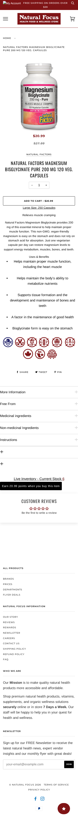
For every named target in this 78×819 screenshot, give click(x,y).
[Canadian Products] (28, 358)
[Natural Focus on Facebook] (35, 799)
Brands (8, 578)
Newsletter (11, 632)
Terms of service (56, 784)
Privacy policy (39, 789)
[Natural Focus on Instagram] (42, 799)
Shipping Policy (14, 648)
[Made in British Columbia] (40, 358)
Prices (7, 584)
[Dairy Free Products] (32, 346)
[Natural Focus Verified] (52, 358)
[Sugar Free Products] (57, 346)
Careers (9, 638)
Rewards (9, 627)
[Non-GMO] (70, 346)
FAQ (5, 659)
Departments (12, 589)
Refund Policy (13, 654)
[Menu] (5, 18)
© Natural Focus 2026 (25, 784)
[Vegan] (20, 346)
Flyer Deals (11, 594)
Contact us (11, 643)
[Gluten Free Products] (44, 346)
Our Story (10, 616)
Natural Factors (39, 154)
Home (7, 38)
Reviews (9, 622)
